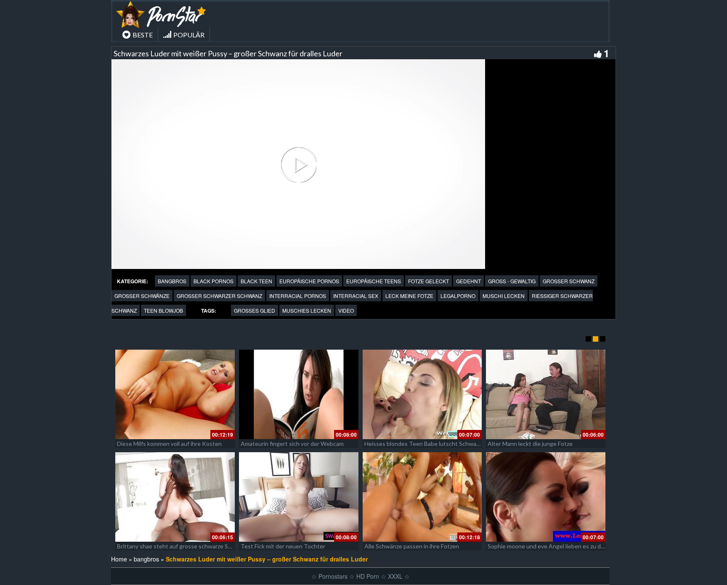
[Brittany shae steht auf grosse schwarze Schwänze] (175, 497)
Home (119, 559)
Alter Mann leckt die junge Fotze (530, 443)
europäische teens (373, 281)
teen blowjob (163, 310)
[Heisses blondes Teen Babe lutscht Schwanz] (422, 394)
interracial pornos (297, 295)
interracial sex (355, 295)
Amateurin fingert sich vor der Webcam (292, 443)
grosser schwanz (568, 281)
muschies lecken (306, 310)
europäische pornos (309, 281)
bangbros (172, 281)
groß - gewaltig (512, 281)
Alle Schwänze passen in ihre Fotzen (411, 546)
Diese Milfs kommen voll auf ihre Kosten (169, 443)
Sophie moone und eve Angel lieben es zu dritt (548, 546)
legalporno (457, 295)
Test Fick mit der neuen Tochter (283, 546)
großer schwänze (142, 295)
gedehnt (468, 281)
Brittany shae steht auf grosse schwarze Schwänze (184, 546)
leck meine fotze (409, 295)
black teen (256, 281)
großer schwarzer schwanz (219, 295)
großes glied (254, 310)
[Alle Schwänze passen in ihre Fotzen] (422, 497)
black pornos (213, 281)
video (346, 310)
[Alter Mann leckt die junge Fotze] (545, 394)
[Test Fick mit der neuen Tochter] (298, 497)
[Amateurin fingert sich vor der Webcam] (298, 394)
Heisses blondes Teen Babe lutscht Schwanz (423, 443)
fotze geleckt (428, 281)
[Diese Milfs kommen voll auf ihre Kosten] (175, 394)
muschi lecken (504, 295)
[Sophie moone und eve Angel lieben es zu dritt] (545, 497)
